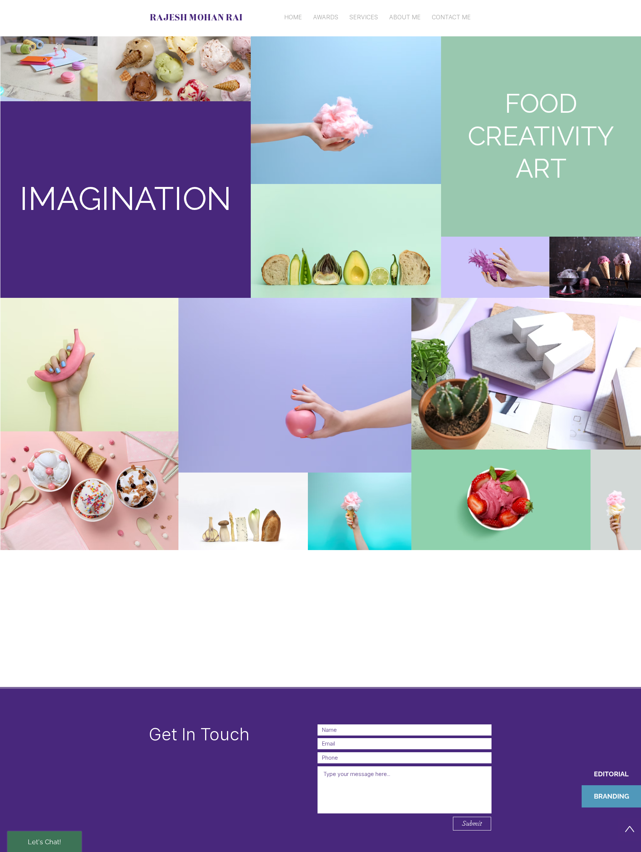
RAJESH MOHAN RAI (196, 17)
